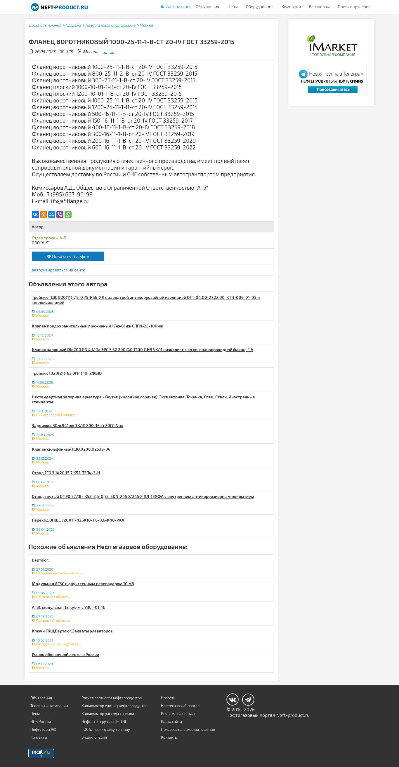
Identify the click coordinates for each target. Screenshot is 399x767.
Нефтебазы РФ (43, 729)
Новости (168, 697)
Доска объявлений (45, 25)
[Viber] (59, 214)
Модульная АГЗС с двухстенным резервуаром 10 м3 (83, 583)
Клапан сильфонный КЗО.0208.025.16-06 (71, 449)
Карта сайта (171, 721)
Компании (291, 6)
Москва (146, 25)
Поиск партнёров (354, 6)
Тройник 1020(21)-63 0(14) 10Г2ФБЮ (67, 373)
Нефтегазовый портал (180, 705)
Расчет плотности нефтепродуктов (111, 697)
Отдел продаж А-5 (49, 237)
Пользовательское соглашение (188, 729)
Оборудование (259, 6)
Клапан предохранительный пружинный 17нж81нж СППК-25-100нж (97, 325)
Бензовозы (319, 6)
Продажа (73, 25)
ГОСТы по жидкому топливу (105, 729)
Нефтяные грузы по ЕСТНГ (104, 721)
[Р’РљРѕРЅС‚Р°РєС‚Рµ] (35, 214)
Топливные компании (49, 705)
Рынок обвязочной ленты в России (65, 654)
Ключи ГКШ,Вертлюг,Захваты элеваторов (72, 630)
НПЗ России (40, 721)
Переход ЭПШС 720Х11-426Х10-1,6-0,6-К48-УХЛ (78, 519)
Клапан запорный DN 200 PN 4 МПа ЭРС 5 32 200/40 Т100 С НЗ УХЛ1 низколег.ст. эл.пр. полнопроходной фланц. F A (142, 349)
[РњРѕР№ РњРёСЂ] (51, 214)
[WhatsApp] (68, 214)
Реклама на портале (178, 713)
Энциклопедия (94, 737)
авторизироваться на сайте (58, 269)
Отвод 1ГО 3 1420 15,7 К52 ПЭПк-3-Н (66, 472)
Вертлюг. (40, 559)
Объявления (207, 6)
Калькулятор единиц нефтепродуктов (114, 705)
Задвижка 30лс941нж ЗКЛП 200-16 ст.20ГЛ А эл (77, 425)
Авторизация (179, 6)
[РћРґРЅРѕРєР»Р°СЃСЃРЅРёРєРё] (43, 214)
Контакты (38, 737)
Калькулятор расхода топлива (107, 713)
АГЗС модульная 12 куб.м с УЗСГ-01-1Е (68, 607)
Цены (233, 6)
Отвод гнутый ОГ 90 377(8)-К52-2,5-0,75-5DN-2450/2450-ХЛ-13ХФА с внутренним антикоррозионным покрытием (143, 496)
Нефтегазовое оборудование (110, 25)
